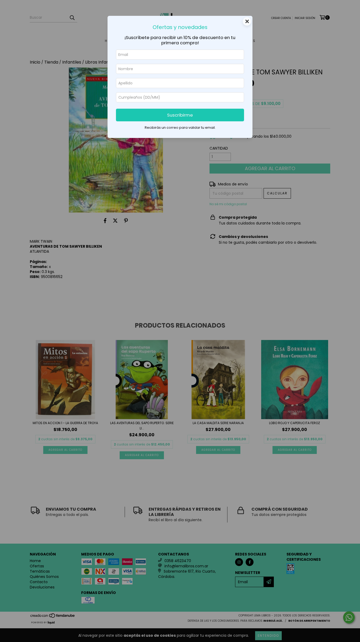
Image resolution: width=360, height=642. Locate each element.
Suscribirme (180, 115)
